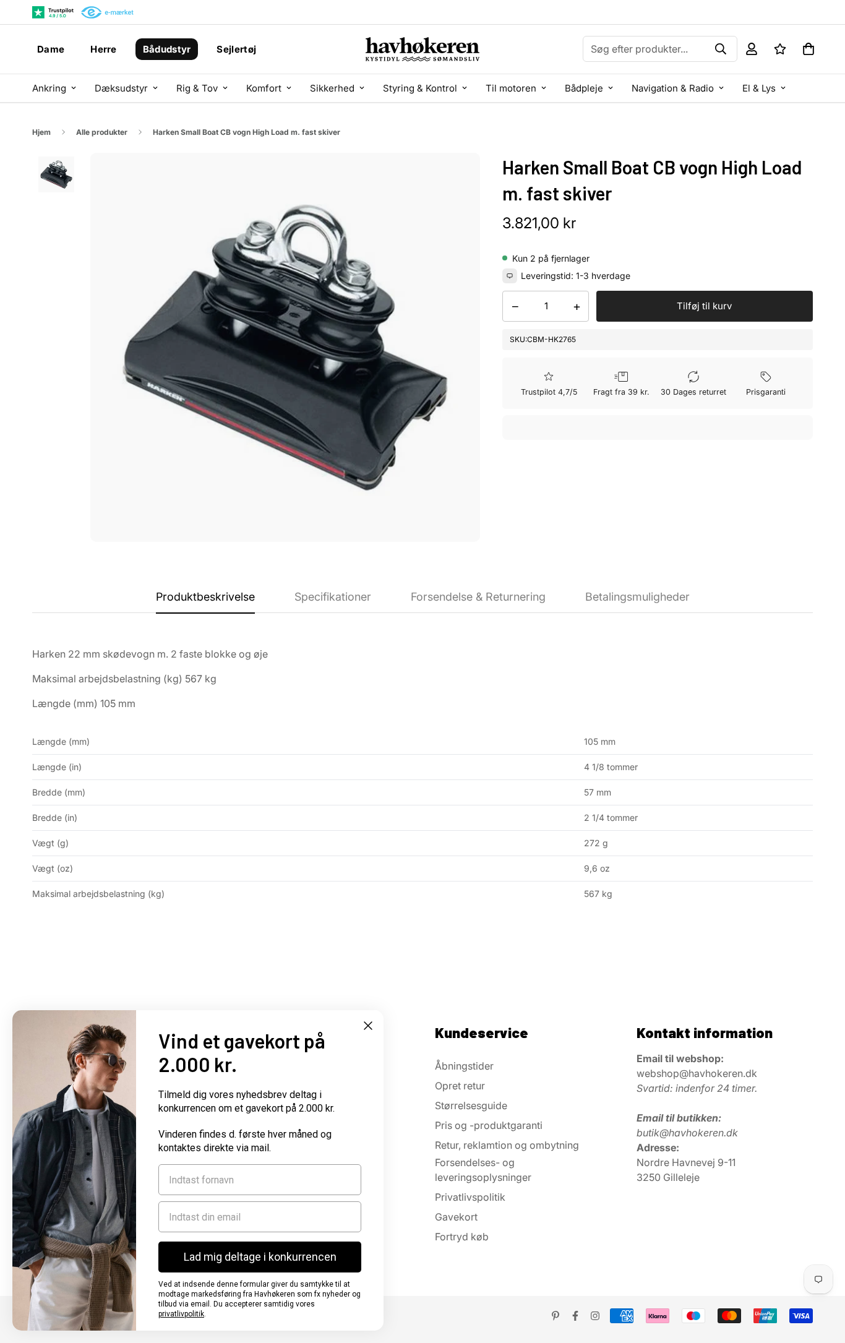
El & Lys (759, 88)
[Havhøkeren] (422, 49)
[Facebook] (575, 1316)
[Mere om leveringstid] (509, 275)
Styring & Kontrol (420, 88)
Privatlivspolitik (470, 1197)
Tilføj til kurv (704, 306)
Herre (103, 49)
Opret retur (460, 1085)
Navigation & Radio (673, 88)
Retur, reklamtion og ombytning (507, 1145)
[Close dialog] (368, 1025)
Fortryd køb (462, 1236)
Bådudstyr (167, 49)
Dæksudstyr (121, 88)
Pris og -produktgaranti (489, 1125)
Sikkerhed (332, 88)
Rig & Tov (197, 88)
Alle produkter (101, 132)
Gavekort (456, 1217)
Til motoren (511, 88)
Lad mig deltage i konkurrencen (260, 1256)
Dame (50, 49)
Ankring (49, 88)
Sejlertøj (236, 49)
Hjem (41, 132)
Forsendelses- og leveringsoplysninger (483, 1169)
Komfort (263, 88)
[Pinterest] (555, 1316)
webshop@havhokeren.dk (697, 1073)
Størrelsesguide (471, 1105)
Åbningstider (464, 1066)
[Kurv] (808, 49)
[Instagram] (595, 1316)
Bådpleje (584, 88)
